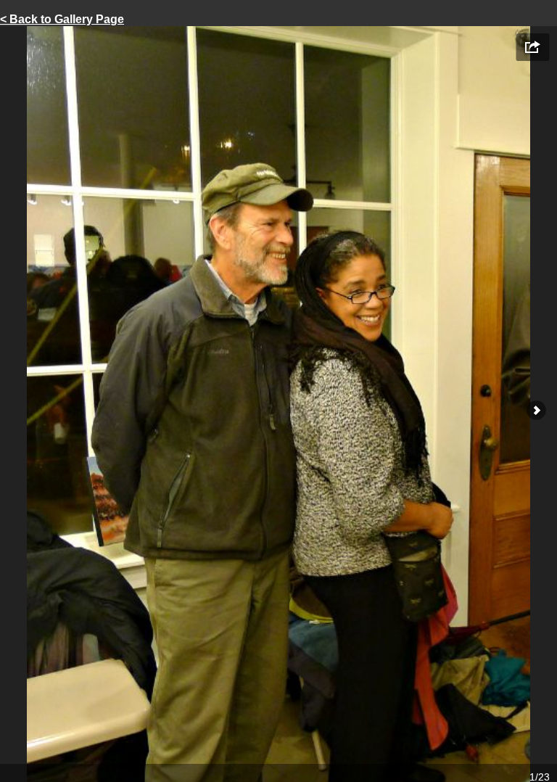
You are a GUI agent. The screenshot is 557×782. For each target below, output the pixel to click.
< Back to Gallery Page (62, 19)
